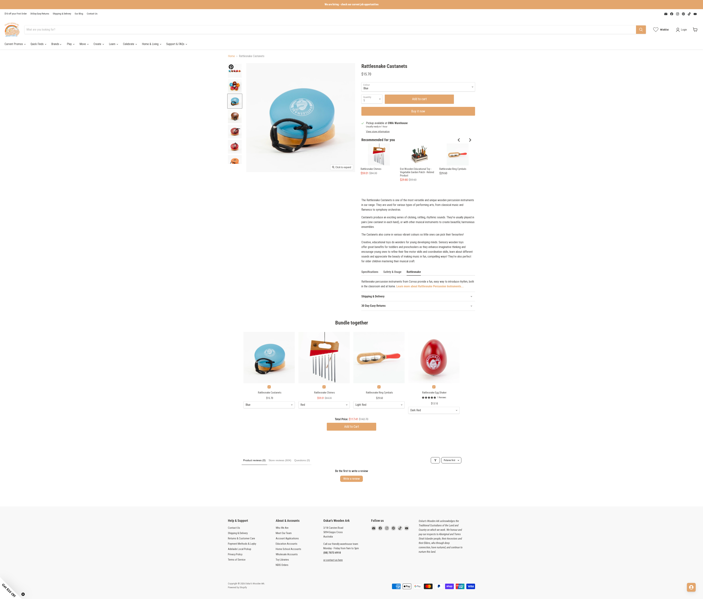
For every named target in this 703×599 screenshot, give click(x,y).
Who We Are (282, 527)
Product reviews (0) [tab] (254, 460)
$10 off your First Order (16, 13)
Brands (55, 44)
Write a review (351, 478)
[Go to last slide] (459, 140)
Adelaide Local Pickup (239, 549)
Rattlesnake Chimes (371, 168)
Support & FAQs (175, 44)
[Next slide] (470, 140)
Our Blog (79, 13)
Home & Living (150, 44)
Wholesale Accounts (287, 554)
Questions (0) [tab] (302, 460)
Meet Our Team (284, 533)
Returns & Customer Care (241, 538)
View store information (378, 131)
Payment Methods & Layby (242, 543)
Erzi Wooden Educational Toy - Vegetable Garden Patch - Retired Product (417, 172)
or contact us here (333, 560)
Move (83, 44)
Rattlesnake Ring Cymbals (452, 168)
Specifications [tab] (369, 272)
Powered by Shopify (237, 587)
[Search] (641, 29)
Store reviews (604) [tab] (280, 460)
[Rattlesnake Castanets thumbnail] (235, 71)
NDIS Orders (282, 565)
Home (231, 56)
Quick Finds (37, 44)
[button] (11, 588)
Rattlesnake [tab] (414, 272)
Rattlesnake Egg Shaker (434, 392)
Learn (112, 44)
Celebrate (129, 44)
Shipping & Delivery (62, 13)
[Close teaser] (23, 594)
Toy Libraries (282, 559)
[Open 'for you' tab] (691, 587)
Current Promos (14, 44)
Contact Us (92, 13)
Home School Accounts (288, 549)
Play (69, 44)
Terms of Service (237, 559)
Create (98, 44)
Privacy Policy (235, 554)
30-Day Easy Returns (39, 13)
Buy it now (418, 111)
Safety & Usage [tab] (392, 272)
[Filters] (435, 460)
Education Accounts (286, 543)
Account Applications (287, 538)
